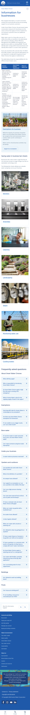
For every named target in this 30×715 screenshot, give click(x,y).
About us (3, 653)
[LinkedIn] (15, 702)
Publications (4, 666)
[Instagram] (7, 702)
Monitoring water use (10, 333)
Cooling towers (8, 361)
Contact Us (5, 691)
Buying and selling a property (8, 628)
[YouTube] (11, 702)
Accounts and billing (6, 615)
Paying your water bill (6, 620)
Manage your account (6, 625)
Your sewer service (5, 643)
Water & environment (6, 632)
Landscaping (7, 278)
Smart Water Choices (6, 8)
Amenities (6, 222)
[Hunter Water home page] (3, 3)
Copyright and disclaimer (8, 694)
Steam (5, 306)
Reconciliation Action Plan (7, 658)
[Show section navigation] (27, 9)
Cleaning (6, 250)
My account (4, 617)
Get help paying (5, 623)
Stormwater (4, 648)
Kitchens (6, 194)
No (25, 607)
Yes (21, 607)
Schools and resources (6, 663)
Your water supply (5, 635)
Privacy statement (13, 691)
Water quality (4, 638)
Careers (3, 661)
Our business (4, 655)
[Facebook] (3, 702)
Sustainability (4, 646)
